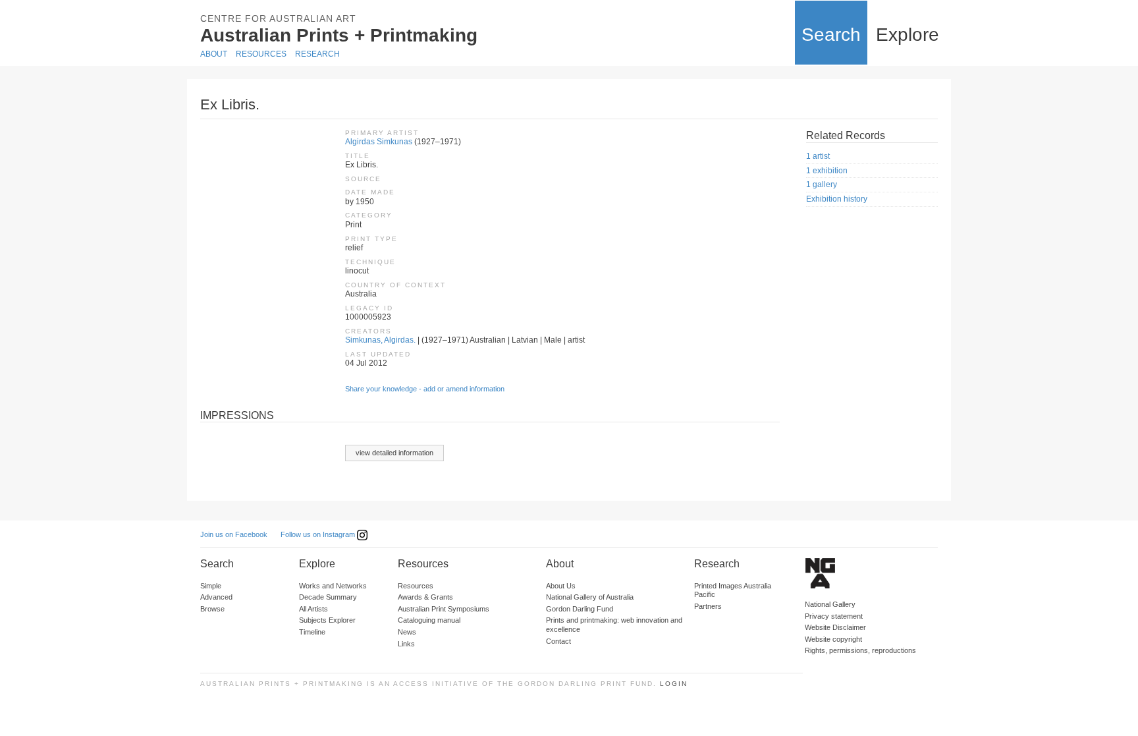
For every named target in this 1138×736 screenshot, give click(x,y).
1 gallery (821, 184)
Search (831, 34)
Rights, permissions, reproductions (860, 650)
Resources (261, 54)
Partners (708, 606)
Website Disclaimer (835, 627)
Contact (558, 641)
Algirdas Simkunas (378, 141)
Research (317, 54)
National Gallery (830, 604)
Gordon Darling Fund (579, 609)
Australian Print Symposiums (443, 609)
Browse (212, 609)
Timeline (312, 632)
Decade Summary (328, 597)
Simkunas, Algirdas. (380, 340)
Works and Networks (333, 586)
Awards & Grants (425, 597)
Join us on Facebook (233, 534)
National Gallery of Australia (590, 597)
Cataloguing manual (429, 620)
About (213, 54)
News (407, 632)
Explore (907, 34)
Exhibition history (836, 199)
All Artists (313, 609)
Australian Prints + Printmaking (338, 35)
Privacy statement (834, 616)
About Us (561, 586)
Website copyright (833, 639)
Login (674, 683)
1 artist (818, 156)
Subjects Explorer (327, 620)
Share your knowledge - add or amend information (424, 389)
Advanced (216, 597)
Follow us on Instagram (319, 534)
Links (406, 644)
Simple (210, 586)
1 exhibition (827, 170)
